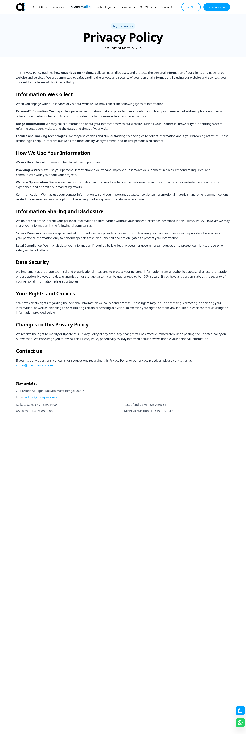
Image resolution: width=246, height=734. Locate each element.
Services (57, 7)
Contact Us (167, 7)
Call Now (191, 7)
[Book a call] (240, 710)
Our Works (147, 7)
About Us (38, 7)
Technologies (104, 7)
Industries (126, 7)
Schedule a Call (217, 7)
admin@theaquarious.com (34, 365)
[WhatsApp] (240, 722)
